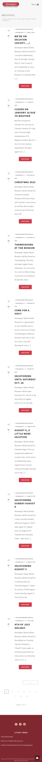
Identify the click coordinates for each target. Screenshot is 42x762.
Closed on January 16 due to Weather (25, 113)
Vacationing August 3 (23, 567)
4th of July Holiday (22, 626)
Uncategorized (19, 32)
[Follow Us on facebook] (16, 724)
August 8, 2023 (31, 426)
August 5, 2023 (31, 496)
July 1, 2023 (31, 620)
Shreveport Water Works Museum (24, 29)
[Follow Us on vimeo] (20, 724)
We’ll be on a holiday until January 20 (12, 741)
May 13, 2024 (31, 32)
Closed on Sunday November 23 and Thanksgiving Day (17, 745)
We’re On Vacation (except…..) (22, 40)
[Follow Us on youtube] (24, 724)
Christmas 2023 (25, 182)
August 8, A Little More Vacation (23, 434)
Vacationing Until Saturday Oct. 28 (25, 379)
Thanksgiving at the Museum (25, 246)
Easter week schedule (7, 737)
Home (21, 26)
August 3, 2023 (31, 562)
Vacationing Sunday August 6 (25, 503)
